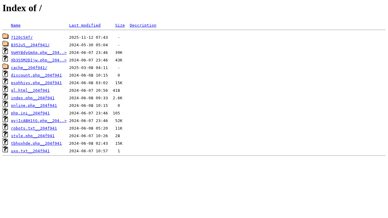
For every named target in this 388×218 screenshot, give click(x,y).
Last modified (85, 25)
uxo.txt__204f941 (30, 151)
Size (120, 25)
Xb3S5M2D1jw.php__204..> (39, 60)
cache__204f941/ (29, 67)
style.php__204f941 (33, 136)
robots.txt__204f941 (34, 128)
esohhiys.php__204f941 (36, 83)
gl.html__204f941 (30, 90)
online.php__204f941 (34, 105)
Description (143, 25)
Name (16, 25)
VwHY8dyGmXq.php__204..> (39, 52)
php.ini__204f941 (30, 113)
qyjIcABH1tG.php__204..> (39, 120)
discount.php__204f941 (36, 75)
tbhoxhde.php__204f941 (36, 143)
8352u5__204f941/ (30, 45)
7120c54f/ (22, 37)
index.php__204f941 (33, 98)
